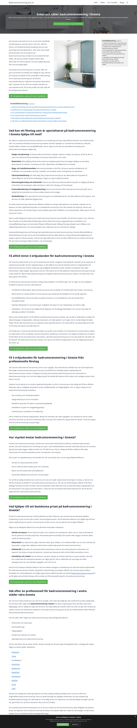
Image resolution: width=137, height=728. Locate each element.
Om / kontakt (112, 2)
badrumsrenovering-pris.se (82, 573)
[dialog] (68, 721)
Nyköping (15, 652)
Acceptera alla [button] (63, 724)
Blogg (122, 2)
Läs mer (85, 721)
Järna (14, 684)
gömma (31, 104)
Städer (102, 2)
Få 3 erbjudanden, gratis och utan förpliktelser (68, 24)
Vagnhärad (16, 676)
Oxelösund (16, 668)
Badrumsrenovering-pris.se (21, 2)
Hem (96, 2)
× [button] (135, 716)
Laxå (13, 688)
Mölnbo (15, 680)
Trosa (14, 656)
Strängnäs (16, 664)
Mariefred (15, 672)
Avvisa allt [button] (75, 724)
